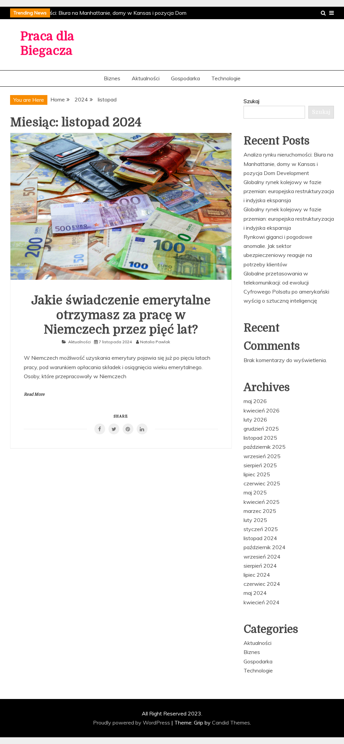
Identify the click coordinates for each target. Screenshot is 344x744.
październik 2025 (265, 446)
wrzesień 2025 (262, 456)
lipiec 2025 (257, 474)
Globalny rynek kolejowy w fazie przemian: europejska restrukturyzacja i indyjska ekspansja (289, 191)
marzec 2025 (260, 511)
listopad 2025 (260, 437)
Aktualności (146, 78)
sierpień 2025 (260, 465)
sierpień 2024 (260, 565)
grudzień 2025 (261, 428)
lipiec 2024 (257, 574)
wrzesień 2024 (262, 556)
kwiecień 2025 (262, 501)
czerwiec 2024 (262, 583)
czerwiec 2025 (262, 483)
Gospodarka (185, 78)
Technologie (226, 78)
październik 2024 (265, 547)
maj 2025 (255, 492)
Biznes (112, 78)
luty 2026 (255, 419)
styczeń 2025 (261, 529)
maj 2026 (255, 401)
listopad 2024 (260, 538)
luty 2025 (255, 520)
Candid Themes (231, 722)
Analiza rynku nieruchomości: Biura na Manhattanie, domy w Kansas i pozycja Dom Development (288, 163)
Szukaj (251, 101)
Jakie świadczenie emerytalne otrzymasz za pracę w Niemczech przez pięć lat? (121, 315)
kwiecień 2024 (262, 602)
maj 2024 (255, 592)
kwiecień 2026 (262, 410)
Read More (34, 394)
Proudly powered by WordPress (132, 722)
